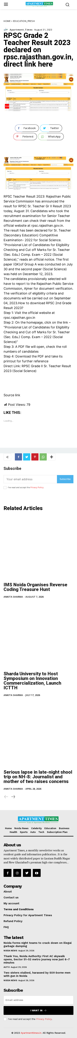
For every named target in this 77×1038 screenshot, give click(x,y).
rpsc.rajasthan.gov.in (47, 225)
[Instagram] (17, 873)
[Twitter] (26, 456)
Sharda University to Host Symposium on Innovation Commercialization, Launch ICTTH (32, 680)
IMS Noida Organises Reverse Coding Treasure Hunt (35, 587)
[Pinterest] (34, 456)
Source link (12, 395)
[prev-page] (6, 796)
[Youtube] (37, 873)
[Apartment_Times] (7, 30)
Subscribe (65, 479)
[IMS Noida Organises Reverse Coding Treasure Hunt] (38, 547)
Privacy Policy (37, 487)
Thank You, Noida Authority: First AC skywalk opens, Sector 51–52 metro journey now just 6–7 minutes (37, 959)
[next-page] (13, 796)
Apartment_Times (21, 30)
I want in (36, 1010)
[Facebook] (18, 456)
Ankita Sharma (13, 596)
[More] (51, 456)
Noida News (10, 950)
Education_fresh (24, 21)
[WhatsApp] (43, 456)
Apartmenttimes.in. (31, 1033)
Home (7, 21)
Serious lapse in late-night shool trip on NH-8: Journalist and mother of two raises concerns (38, 776)
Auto (6, 967)
